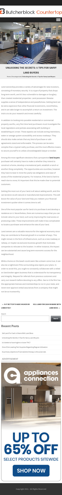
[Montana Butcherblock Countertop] (31, 11)
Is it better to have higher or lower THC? (16, 343)
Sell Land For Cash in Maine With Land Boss (17, 333)
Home (9, 77)
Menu (31, 20)
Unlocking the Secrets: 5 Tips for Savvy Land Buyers (20, 338)
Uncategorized (16, 77)
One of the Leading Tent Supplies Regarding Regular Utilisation (25, 347)
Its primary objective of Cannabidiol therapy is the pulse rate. (24, 352)
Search (3, 314)
